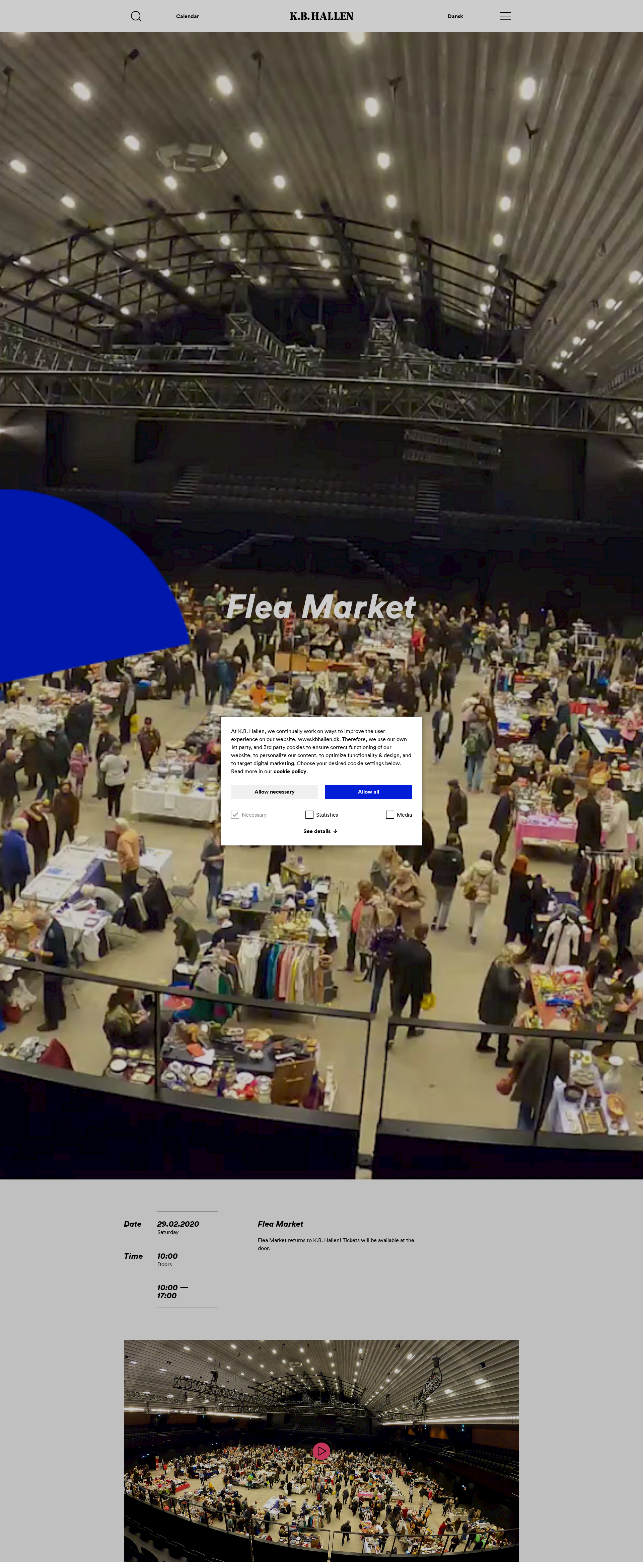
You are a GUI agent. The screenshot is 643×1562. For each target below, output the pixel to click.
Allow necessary (275, 791)
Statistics (327, 814)
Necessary (254, 814)
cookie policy (290, 771)
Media (404, 814)
